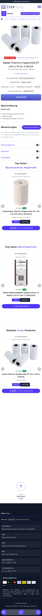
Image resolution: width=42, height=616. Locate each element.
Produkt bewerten (21, 74)
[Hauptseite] (17, 7)
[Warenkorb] (38, 612)
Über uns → (6, 513)
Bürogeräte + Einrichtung (27, 19)
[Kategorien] (4, 612)
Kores (12, 87)
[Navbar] (39, 7)
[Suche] (21, 612)
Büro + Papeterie (10, 19)
